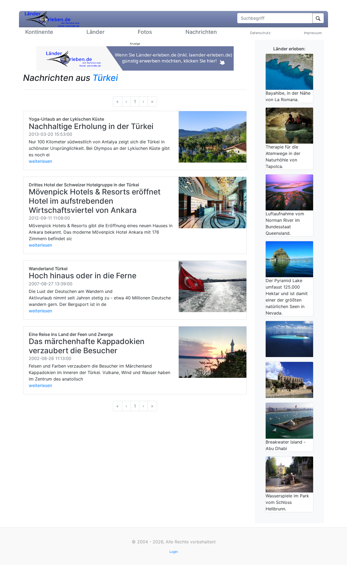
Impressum (313, 33)
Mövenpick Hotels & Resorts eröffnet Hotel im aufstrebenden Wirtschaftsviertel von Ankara (94, 200)
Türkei (105, 77)
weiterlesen (40, 161)
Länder (95, 32)
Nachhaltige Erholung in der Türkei (91, 126)
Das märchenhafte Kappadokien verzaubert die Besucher (86, 346)
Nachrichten (201, 32)
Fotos (145, 32)
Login (173, 552)
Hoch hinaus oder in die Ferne (82, 275)
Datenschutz (260, 33)
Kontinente (39, 32)
